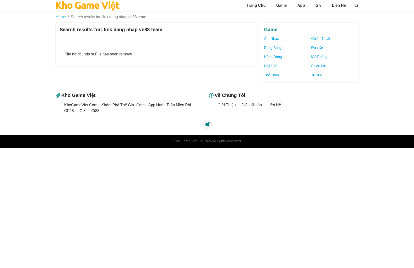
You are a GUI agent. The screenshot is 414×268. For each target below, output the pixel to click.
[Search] (356, 5)
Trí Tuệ (316, 75)
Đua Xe (317, 48)
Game (281, 5)
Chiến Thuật (320, 39)
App (300, 5)
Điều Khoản (252, 105)
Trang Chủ (256, 5)
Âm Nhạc (271, 39)
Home (61, 17)
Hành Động (273, 57)
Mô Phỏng (319, 57)
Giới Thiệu (227, 105)
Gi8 (318, 5)
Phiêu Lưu (319, 66)
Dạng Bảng (273, 48)
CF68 (69, 110)
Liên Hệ (338, 5)
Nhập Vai (271, 66)
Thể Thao (271, 75)
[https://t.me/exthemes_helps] (207, 124)
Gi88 (95, 110)
